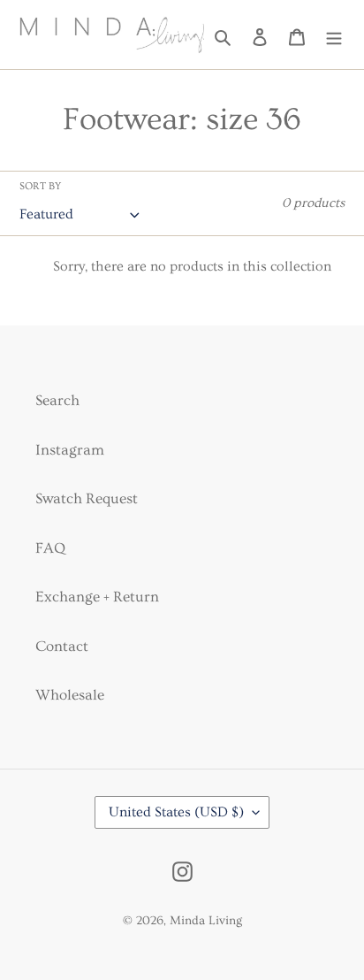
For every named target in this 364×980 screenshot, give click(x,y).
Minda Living (206, 921)
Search (57, 400)
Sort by (40, 186)
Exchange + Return (97, 596)
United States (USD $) (176, 812)
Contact (61, 646)
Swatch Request (86, 498)
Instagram (69, 449)
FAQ (50, 548)
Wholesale (69, 694)
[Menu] (334, 35)
